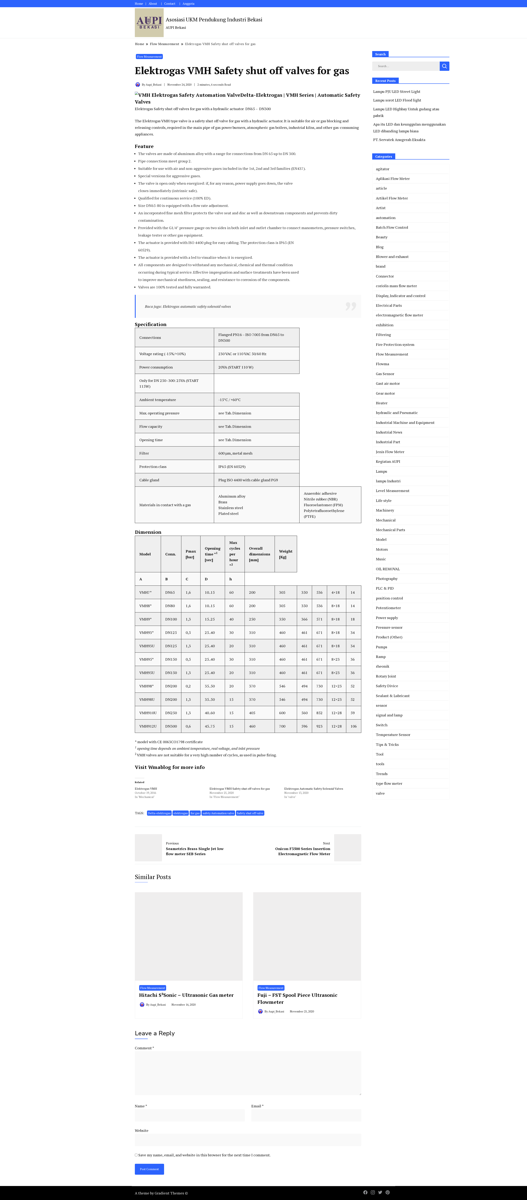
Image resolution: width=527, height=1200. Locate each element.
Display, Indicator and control (401, 295)
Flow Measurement (149, 56)
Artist (381, 207)
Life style (384, 500)
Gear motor (385, 393)
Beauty (381, 236)
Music (381, 558)
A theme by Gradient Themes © (161, 1193)
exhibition (384, 324)
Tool (380, 754)
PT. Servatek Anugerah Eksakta (399, 139)
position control (389, 598)
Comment (144, 1047)
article (381, 188)
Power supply (387, 617)
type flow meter (389, 783)
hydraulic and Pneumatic (397, 412)
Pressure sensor (389, 627)
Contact (169, 4)
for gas (195, 813)
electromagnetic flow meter (399, 315)
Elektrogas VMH (146, 789)
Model (381, 539)
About (153, 4)
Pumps (381, 646)
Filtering (383, 334)
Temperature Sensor (393, 734)
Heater (381, 402)
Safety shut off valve (250, 813)
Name (141, 1105)
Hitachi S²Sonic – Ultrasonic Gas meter (186, 995)
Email (257, 1105)
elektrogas (181, 813)
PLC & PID (385, 588)
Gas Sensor (385, 373)
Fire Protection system (395, 344)
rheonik (382, 666)
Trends (382, 773)
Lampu (381, 471)
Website (141, 1130)
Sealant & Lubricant (393, 695)
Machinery (385, 510)
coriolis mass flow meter (396, 285)
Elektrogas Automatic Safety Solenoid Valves (313, 789)
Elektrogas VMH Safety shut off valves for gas (240, 789)
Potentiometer (388, 607)
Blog (380, 246)
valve (380, 793)
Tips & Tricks (387, 744)
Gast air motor (388, 383)
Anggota (188, 4)
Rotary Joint (386, 676)
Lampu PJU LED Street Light (396, 91)
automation (385, 217)
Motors (382, 549)
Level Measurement (392, 490)
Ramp (381, 656)
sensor (381, 705)
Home (139, 4)
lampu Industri (388, 480)
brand (380, 266)
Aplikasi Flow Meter (393, 178)
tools (380, 763)
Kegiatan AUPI (388, 461)
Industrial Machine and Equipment (405, 422)
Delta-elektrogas (159, 813)
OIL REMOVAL (388, 568)
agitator (382, 168)
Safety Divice (387, 685)
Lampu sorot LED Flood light (397, 100)
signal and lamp (389, 715)
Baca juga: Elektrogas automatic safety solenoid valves (188, 306)
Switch (381, 724)
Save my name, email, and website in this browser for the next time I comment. (204, 1154)
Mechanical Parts (390, 529)
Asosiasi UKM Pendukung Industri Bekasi (214, 19)
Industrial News (389, 432)
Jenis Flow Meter (390, 451)
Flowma (382, 363)
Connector (385, 276)
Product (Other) (389, 636)
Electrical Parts (389, 305)
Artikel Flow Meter (392, 198)
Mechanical (386, 520)
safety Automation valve (218, 813)
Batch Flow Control (392, 227)
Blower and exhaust (392, 256)
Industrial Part (388, 441)
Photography (387, 578)
